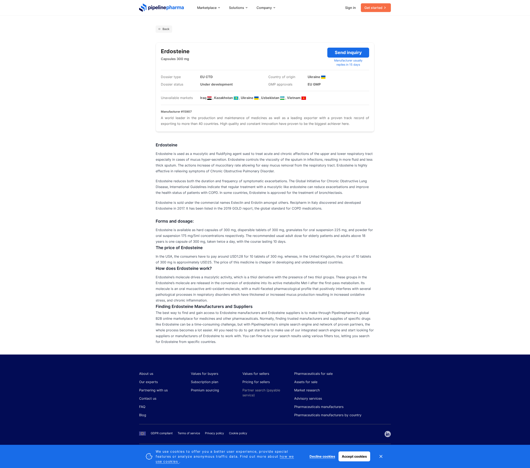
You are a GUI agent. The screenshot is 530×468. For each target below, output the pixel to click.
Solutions (236, 8)
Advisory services (308, 398)
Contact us (147, 398)
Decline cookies (322, 456)
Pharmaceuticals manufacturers (318, 407)
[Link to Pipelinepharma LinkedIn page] (387, 434)
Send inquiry (348, 52)
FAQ (142, 407)
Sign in (350, 8)
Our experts (148, 382)
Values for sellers (255, 374)
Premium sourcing (205, 390)
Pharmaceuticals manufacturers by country (327, 415)
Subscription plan (204, 382)
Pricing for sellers (256, 382)
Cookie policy (238, 433)
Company (264, 8)
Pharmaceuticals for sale (313, 374)
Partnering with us (153, 390)
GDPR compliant (162, 433)
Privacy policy (214, 433)
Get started (373, 8)
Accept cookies (354, 456)
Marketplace (207, 8)
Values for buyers (204, 374)
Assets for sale (305, 382)
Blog (142, 415)
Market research (307, 390)
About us (146, 374)
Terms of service (189, 433)
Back (166, 29)
